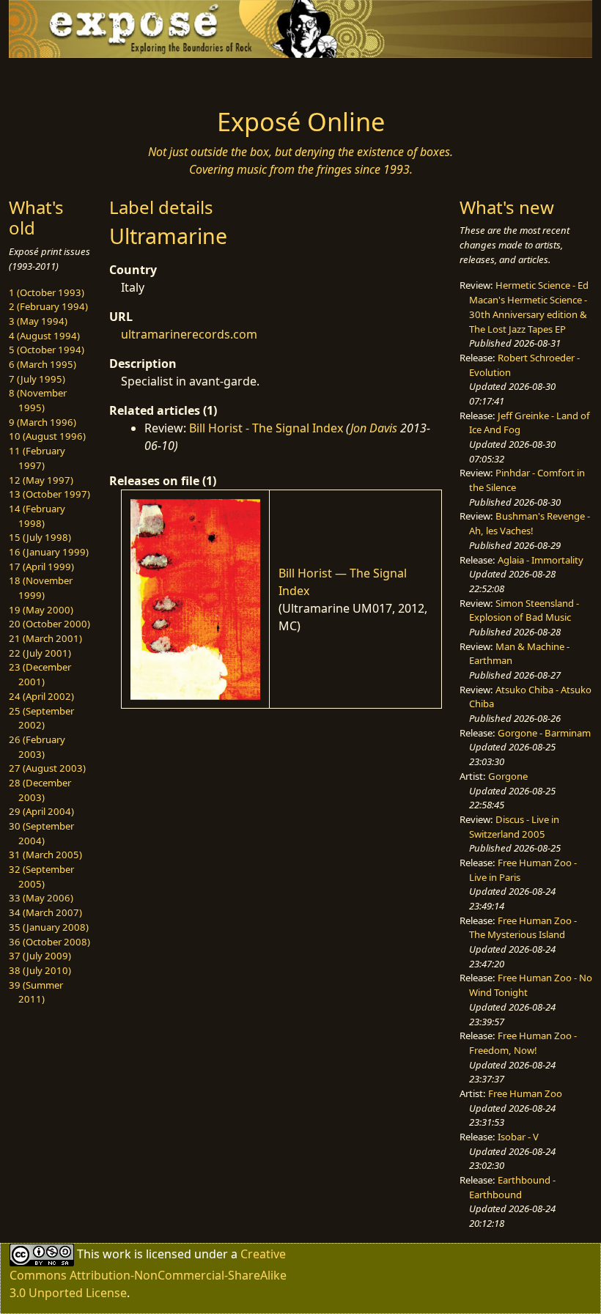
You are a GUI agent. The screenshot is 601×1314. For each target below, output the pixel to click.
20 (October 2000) (49, 623)
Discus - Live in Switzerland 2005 (514, 827)
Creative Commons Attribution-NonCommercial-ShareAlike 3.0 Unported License (148, 1273)
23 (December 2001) (40, 674)
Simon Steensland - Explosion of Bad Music (524, 610)
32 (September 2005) (41, 876)
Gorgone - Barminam (544, 732)
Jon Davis (373, 428)
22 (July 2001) (40, 653)
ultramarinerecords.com (189, 334)
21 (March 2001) (45, 638)
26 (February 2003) (37, 747)
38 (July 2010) (40, 970)
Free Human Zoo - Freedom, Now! (523, 1043)
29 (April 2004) (41, 811)
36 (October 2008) (49, 941)
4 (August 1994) (44, 335)
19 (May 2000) (41, 609)
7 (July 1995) (37, 378)
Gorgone (508, 776)
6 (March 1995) (42, 364)
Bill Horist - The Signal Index (266, 428)
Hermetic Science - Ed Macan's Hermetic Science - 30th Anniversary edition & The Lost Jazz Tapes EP (529, 306)
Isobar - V (518, 1136)
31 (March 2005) (45, 854)
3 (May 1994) (38, 321)
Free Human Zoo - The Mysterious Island (523, 928)
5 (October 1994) (46, 349)
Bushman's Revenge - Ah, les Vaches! (529, 523)
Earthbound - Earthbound (512, 1187)
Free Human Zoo (525, 1093)
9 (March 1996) (42, 422)
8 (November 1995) (38, 400)
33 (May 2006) (41, 897)
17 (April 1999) (41, 566)
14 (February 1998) (37, 516)
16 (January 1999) (49, 551)
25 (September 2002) (41, 718)
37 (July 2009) (40, 955)
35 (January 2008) (49, 927)
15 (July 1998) (40, 537)
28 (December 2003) (40, 790)
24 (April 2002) (41, 696)
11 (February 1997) (37, 458)
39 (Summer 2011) (36, 992)
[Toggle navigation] (74, 78)
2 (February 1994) (48, 306)
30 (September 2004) (41, 833)
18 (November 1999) (41, 588)
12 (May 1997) (41, 480)
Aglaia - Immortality (540, 559)
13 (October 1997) (49, 494)
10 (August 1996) (47, 436)
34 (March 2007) (45, 912)
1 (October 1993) (46, 292)
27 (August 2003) (47, 768)
